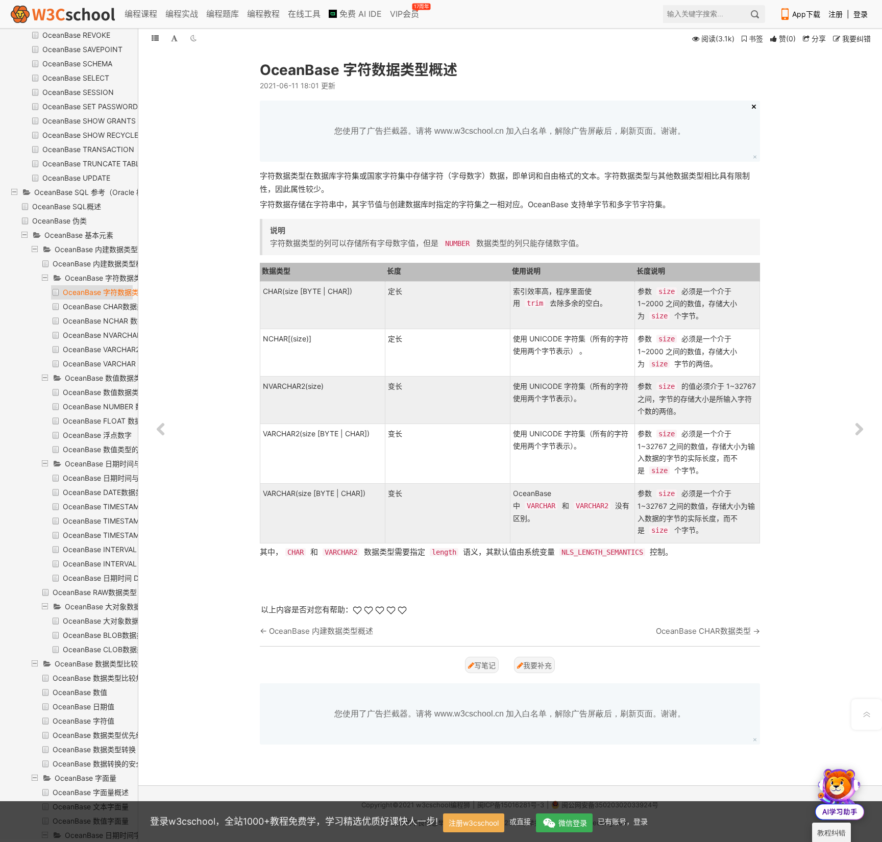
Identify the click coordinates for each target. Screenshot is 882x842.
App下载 (806, 14)
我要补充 (537, 665)
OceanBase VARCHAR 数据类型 (114, 363)
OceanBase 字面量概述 (91, 792)
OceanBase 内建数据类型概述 (101, 263)
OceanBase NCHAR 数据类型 (111, 320)
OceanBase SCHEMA (77, 63)
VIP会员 (405, 12)
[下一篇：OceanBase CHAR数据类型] (859, 429)
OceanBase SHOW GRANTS (89, 120)
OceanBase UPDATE (76, 178)
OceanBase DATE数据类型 (106, 492)
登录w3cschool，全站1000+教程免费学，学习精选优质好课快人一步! (294, 821)
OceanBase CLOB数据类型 (107, 649)
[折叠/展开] (155, 38)
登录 (860, 14)
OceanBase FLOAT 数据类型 (109, 420)
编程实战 (181, 14)
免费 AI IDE (359, 14)
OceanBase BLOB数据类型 (107, 635)
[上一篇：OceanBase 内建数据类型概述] (161, 429)
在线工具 (304, 14)
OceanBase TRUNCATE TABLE (93, 163)
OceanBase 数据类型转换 (94, 749)
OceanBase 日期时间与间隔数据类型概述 (129, 478)
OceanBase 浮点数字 (97, 435)
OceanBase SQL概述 (66, 206)
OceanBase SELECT (75, 77)
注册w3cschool (474, 823)
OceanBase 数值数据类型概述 (111, 392)
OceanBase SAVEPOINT (82, 49)
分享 (818, 38)
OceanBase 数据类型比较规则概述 (108, 678)
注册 (835, 14)
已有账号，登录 (623, 821)
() (787, 38)
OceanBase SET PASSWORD (90, 106)
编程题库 (222, 14)
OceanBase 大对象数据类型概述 (115, 620)
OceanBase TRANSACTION (88, 149)
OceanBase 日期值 (83, 706)
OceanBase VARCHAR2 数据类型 (116, 349)
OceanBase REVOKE (76, 35)
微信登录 (572, 823)
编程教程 (263, 14)
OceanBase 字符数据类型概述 (111, 292)
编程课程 (141, 14)
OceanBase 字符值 (83, 720)
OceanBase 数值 (80, 692)
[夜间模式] (193, 38)
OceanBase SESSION (78, 92)
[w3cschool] (62, 14)
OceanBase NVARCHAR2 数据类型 (119, 335)
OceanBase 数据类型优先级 (98, 735)
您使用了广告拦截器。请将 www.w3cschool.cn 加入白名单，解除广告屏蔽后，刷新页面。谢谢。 (509, 131)
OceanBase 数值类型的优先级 (111, 449)
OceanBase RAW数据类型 (95, 592)
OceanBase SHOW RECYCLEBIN (96, 135)
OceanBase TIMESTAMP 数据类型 (119, 506)
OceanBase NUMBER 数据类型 (113, 406)
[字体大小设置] (174, 38)
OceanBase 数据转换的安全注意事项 (112, 763)
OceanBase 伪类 (59, 220)
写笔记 (485, 665)
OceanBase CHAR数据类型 (107, 306)
